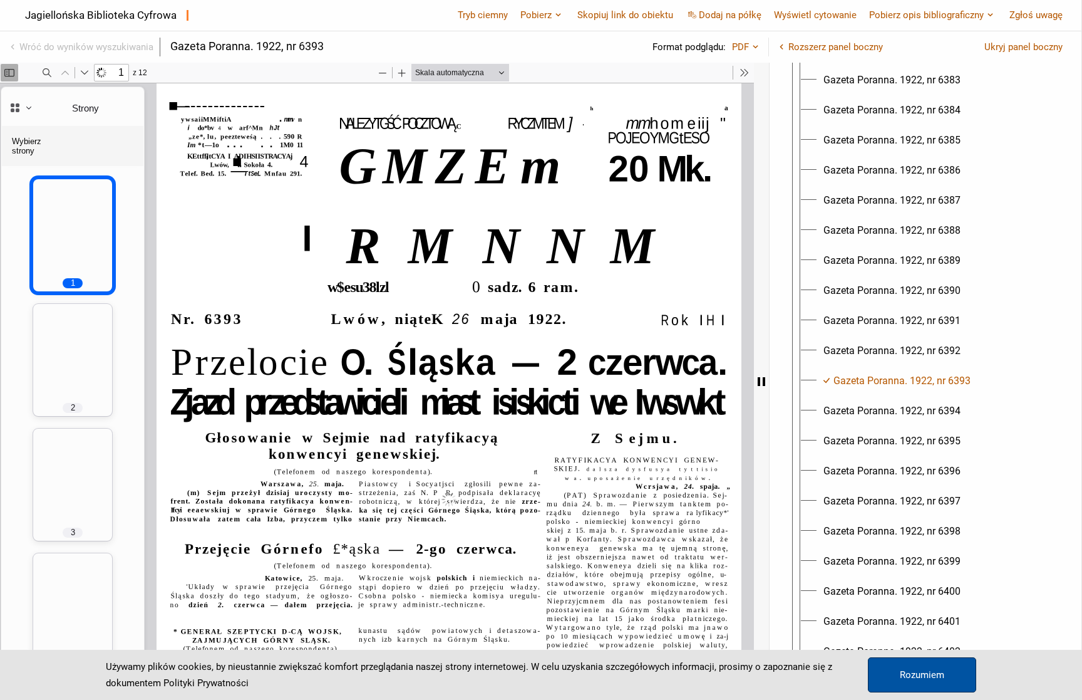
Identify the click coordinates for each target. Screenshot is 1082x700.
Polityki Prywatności (206, 683)
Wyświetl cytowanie (815, 15)
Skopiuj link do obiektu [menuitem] (625, 15)
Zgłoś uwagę (1036, 15)
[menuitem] (892, 80)
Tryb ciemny (483, 15)
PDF (740, 47)
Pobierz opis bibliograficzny (926, 15)
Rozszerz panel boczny (835, 47)
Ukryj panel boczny (1023, 47)
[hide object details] (761, 381)
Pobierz (536, 15)
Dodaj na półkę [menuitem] (730, 15)
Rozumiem (922, 675)
